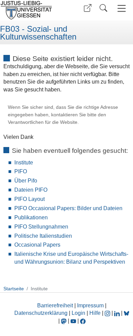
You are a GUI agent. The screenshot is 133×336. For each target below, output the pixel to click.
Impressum (90, 305)
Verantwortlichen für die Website (42, 122)
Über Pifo (25, 181)
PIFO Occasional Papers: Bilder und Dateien (68, 208)
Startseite (13, 288)
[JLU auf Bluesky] (126, 313)
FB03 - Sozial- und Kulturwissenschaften (38, 33)
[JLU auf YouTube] (73, 321)
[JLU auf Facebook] (83, 321)
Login (79, 313)
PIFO (20, 171)
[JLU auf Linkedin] (117, 313)
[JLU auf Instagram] (108, 313)
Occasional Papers (37, 245)
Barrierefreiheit (55, 305)
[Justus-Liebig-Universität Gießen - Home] (32, 10)
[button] (87, 8)
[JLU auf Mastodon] (64, 321)
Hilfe (95, 313)
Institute (23, 162)
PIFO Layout (29, 199)
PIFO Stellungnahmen (41, 227)
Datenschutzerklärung (41, 313)
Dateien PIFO (30, 190)
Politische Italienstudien (43, 236)
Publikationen (31, 217)
